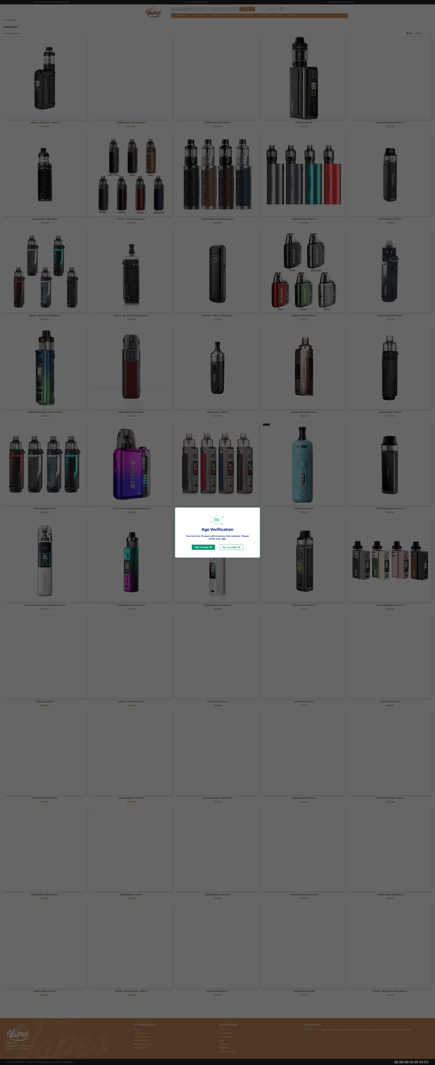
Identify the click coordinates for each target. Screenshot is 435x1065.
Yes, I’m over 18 (203, 547)
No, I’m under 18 (231, 547)
